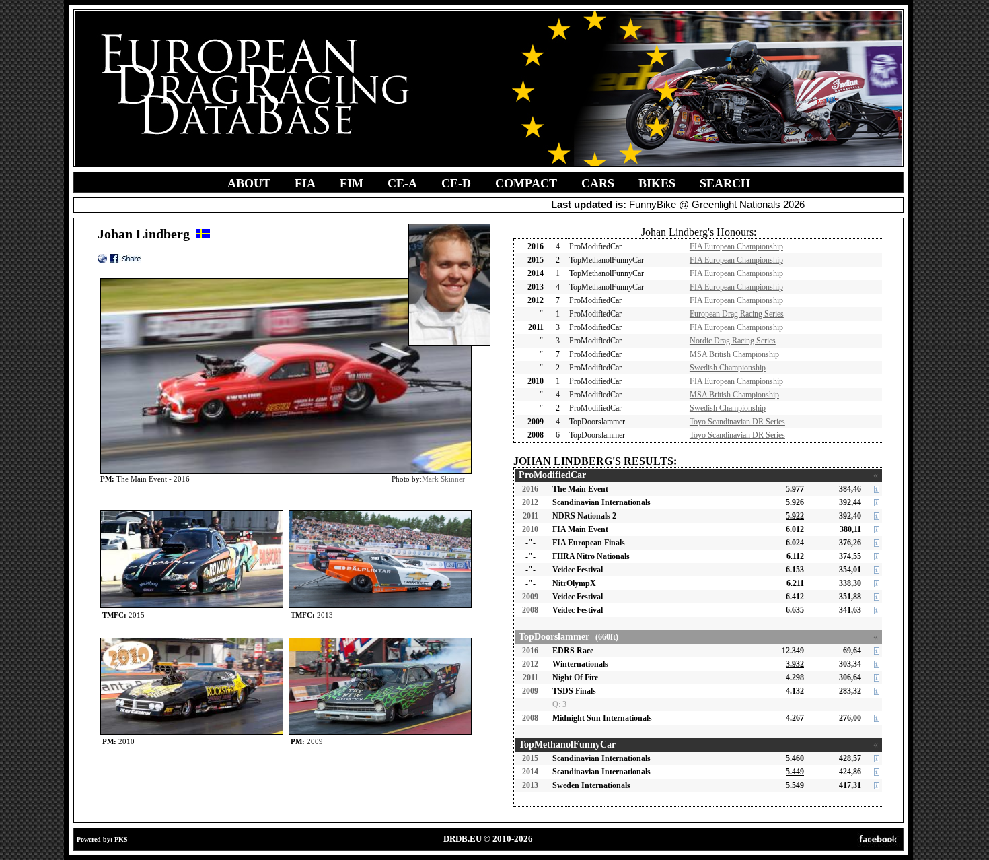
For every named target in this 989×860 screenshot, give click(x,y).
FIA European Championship (736, 246)
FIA (305, 183)
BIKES (656, 183)
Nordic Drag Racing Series (733, 340)
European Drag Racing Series (737, 314)
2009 (530, 596)
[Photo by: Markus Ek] (380, 641)
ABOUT (248, 183)
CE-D (456, 183)
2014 (530, 771)
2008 (530, 610)
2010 (530, 529)
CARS (597, 183)
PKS (121, 839)
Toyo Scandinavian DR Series (737, 421)
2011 (530, 516)
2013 (530, 785)
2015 (530, 758)
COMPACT (526, 183)
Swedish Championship (728, 367)
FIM (351, 183)
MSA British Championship (734, 354)
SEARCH (725, 183)
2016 (530, 489)
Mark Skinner (443, 479)
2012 (530, 502)
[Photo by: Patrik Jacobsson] (191, 513)
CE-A (402, 183)
